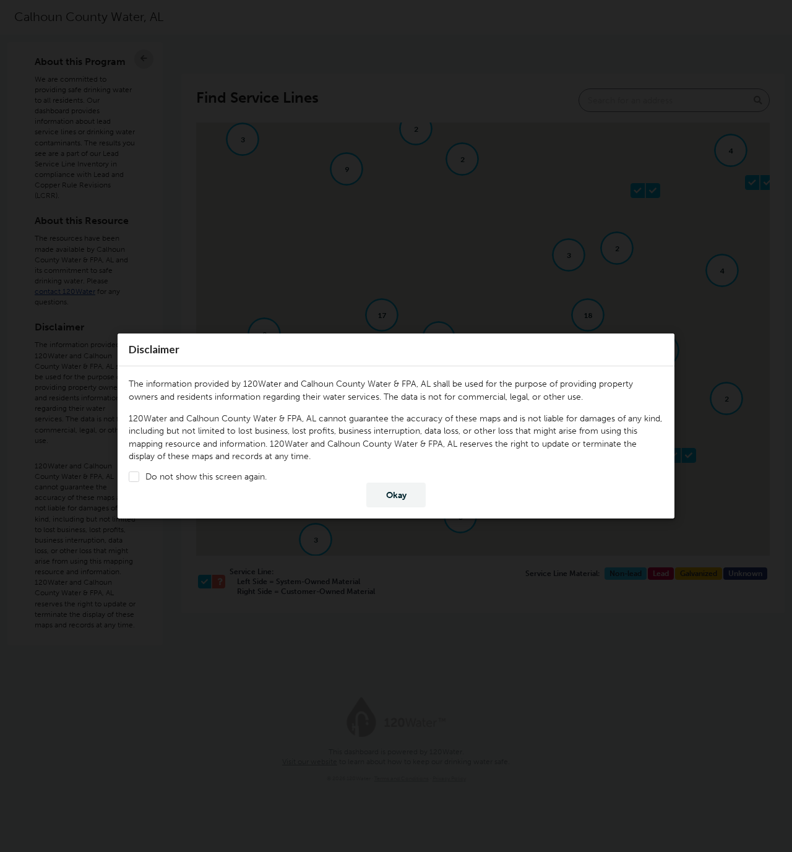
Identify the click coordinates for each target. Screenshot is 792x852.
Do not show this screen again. (206, 476)
